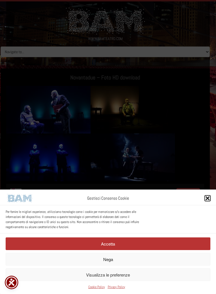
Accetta (108, 244)
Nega (108, 259)
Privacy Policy (116, 287)
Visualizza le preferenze (108, 275)
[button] (207, 198)
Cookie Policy (96, 287)
